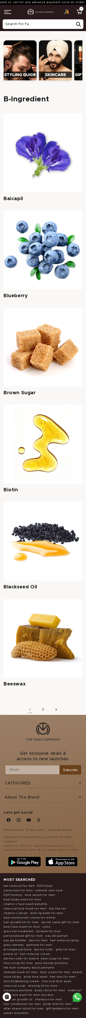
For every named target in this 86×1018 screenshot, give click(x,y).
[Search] (78, 24)
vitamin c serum (16, 913)
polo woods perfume (51, 963)
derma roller (43, 949)
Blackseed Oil (20, 587)
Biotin (11, 489)
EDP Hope (45, 885)
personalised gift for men (23, 935)
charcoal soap (15, 985)
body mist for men (57, 1003)
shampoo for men (48, 999)
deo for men (38, 940)
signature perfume (18, 990)
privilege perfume (18, 949)
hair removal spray (64, 940)
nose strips (12, 976)
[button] (7, 12)
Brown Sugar (20, 392)
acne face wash (36, 976)
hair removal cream (35, 953)
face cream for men (55, 972)
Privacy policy (36, 830)
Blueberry (16, 295)
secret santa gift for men (60, 922)
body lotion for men (50, 990)
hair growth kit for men (21, 922)
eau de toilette (15, 940)
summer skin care (49, 890)
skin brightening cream (21, 981)
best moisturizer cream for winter (30, 917)
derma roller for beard (21, 958)
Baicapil (13, 198)
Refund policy (14, 830)
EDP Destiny (13, 894)
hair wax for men (63, 976)
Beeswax (15, 684)
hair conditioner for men (22, 1003)
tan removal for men (19, 885)
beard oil (10, 953)
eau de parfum (56, 935)
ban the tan (57, 908)
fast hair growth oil (18, 999)
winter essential (16, 1013)
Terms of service (60, 830)
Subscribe (70, 770)
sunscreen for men (18, 890)
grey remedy (14, 944)
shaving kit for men (42, 985)
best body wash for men (22, 899)
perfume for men (39, 944)
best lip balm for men (46, 913)
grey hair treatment (18, 931)
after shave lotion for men (24, 1008)
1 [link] (30, 710)
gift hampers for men (62, 1008)
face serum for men (40, 894)
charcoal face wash (56, 981)
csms (46, 926)
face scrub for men (18, 963)
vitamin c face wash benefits (26, 904)
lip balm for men (48, 931)
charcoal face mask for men (25, 908)
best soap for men (55, 958)
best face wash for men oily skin (29, 994)
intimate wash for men (21, 972)
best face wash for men (22, 926)
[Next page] (56, 709)
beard (77, 972)
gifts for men (65, 949)
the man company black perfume (29, 967)
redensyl (74, 990)
